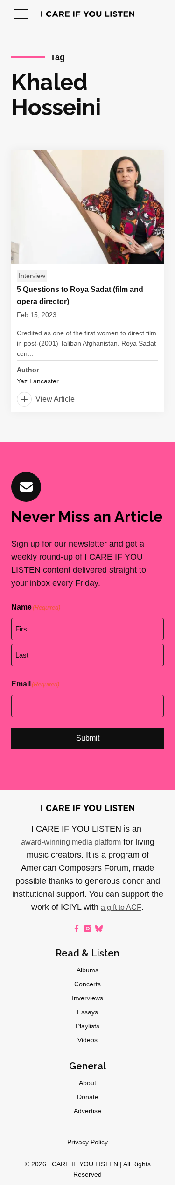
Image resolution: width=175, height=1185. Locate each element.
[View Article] (87, 281)
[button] (21, 14)
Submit (87, 738)
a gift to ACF (121, 907)
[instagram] (87, 928)
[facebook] (76, 928)
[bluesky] (99, 928)
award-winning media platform (71, 842)
